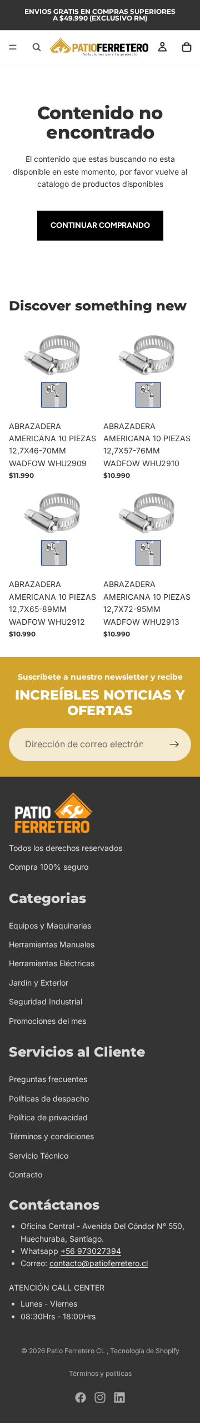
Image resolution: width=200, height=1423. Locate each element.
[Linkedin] (119, 1397)
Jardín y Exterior (38, 982)
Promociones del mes (47, 1021)
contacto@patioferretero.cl (98, 1263)
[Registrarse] (174, 744)
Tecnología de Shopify (144, 1351)
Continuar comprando (100, 225)
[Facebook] (80, 1397)
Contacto (25, 1174)
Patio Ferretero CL (77, 1351)
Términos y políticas (100, 1373)
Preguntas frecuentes (48, 1079)
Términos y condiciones (51, 1136)
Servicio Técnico (38, 1155)
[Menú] (13, 47)
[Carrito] (186, 47)
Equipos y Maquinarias (50, 925)
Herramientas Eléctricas (51, 963)
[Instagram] (100, 1397)
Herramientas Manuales (51, 944)
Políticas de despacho (49, 1098)
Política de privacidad (48, 1117)
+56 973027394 (91, 1251)
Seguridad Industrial (45, 1001)
